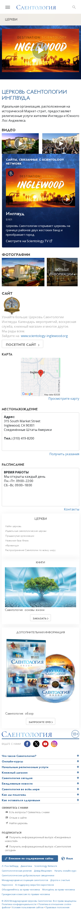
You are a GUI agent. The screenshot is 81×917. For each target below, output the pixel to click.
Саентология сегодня (17, 778)
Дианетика (26, 865)
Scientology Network (45, 865)
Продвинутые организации (19, 536)
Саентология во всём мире (21, 789)
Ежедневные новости (17, 784)
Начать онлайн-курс (65, 870)
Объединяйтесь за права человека (21, 889)
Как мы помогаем (14, 795)
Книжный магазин (15, 773)
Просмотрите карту (63, 398)
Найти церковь (13, 526)
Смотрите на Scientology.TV (27, 241)
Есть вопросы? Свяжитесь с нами (29, 812)
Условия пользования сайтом (27, 907)
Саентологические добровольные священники (28, 875)
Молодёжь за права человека (58, 889)
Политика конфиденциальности (19, 904)
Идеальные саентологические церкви (25, 531)
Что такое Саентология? (19, 756)
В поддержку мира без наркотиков (34, 884)
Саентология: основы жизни (24, 610)
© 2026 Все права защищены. (39, 900)
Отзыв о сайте (18, 817)
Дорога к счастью (60, 880)
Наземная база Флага (17, 540)
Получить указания (64, 454)
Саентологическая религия (17, 870)
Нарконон (7, 884)
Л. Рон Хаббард (10, 865)
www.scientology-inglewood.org (44, 336)
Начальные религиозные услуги (25, 767)
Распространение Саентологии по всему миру (30, 550)
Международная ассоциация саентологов (25, 880)
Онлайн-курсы (12, 761)
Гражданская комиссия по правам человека (26, 894)
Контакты (71, 509)
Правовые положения (57, 907)
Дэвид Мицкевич (43, 870)
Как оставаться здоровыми (21, 800)
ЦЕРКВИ (40, 518)
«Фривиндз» (12, 545)
